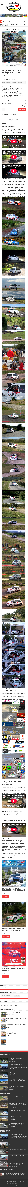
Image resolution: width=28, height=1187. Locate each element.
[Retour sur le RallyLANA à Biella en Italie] (4, 1060)
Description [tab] (11, 119)
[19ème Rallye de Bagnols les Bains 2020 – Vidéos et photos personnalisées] (4, 1081)
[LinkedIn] (12, 1183)
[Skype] (15, 1183)
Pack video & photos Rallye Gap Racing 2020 (9, 1004)
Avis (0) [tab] (16, 119)
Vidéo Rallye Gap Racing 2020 (11, 1005)
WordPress (11, 1181)
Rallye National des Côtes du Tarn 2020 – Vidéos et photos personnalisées (16, 1125)
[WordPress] (17, 1183)
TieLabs (22, 1181)
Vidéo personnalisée (9, 24)
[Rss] (7, 1183)
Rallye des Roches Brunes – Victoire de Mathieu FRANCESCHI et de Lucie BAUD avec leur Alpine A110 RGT (18, 1067)
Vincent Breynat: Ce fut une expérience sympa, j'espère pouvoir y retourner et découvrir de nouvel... (15, 1175)
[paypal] (20, 1183)
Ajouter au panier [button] (6, 936)
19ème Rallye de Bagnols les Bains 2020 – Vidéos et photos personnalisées (17, 1081)
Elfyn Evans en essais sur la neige (17, 1149)
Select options (5, 896)
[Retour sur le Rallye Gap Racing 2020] (4, 1088)
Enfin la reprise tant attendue (17, 1073)
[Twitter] (10, 1183)
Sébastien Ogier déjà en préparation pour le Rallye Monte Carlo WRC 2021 (16, 1163)
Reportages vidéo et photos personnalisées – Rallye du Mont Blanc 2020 (17, 1104)
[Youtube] (13, 1183)
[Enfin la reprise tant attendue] (4, 1075)
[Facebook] (9, 1183)
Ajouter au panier (22, 109)
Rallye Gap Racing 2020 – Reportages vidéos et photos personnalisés (16, 1118)
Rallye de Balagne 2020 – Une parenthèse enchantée (16, 1156)
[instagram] (18, 1183)
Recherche (17, 995)
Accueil (3, 24)
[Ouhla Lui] (14, 7)
